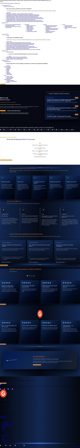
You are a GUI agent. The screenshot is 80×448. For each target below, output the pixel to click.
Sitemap (73, 446)
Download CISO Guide (37, 364)
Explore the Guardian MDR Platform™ (14, 110)
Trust (3, 429)
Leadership (4, 427)
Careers (3, 428)
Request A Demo (3, 84)
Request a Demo (3, 110)
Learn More (9, 12)
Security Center (5, 422)
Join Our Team (9, 41)
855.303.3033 (6, 3)
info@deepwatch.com (4, 417)
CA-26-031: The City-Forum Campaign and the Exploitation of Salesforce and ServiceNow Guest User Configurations (61, 100)
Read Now (8, 65)
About (3, 426)
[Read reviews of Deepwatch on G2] (3, 397)
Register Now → (49, 0)
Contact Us (12, 3)
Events (3, 438)
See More (76, 93)
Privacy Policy (77, 446)
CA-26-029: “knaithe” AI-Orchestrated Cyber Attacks (59, 116)
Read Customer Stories (4, 265)
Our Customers (4, 421)
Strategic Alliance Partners (6, 425)
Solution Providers (5, 424)
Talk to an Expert (3, 383)
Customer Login (17, 3)
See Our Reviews (3, 304)
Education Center (5, 439)
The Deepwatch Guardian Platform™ (8, 423)
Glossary (3, 440)
